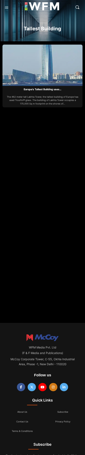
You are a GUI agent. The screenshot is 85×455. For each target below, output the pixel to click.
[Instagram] (53, 387)
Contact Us (22, 421)
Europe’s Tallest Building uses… (42, 89)
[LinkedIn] (64, 387)
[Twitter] (32, 387)
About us (22, 411)
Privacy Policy (62, 421)
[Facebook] (21, 387)
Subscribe (62, 411)
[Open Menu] (6, 7)
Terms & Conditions (22, 431)
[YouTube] (42, 387)
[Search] (77, 7)
